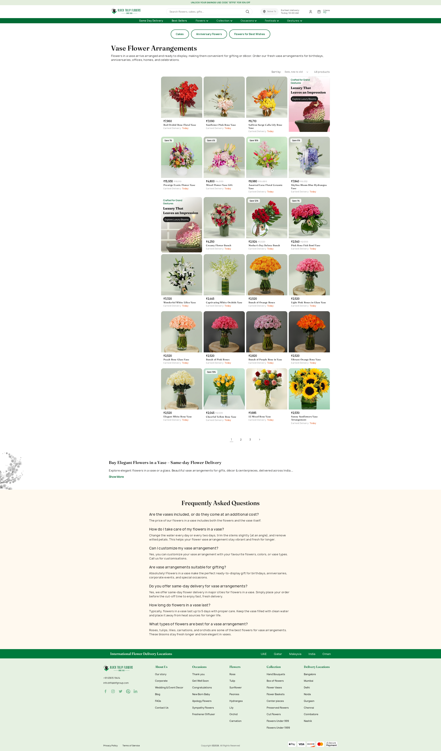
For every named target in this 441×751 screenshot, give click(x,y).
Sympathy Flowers (203, 708)
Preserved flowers (278, 708)
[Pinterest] (128, 691)
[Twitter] (121, 691)
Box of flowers (275, 681)
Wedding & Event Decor (169, 687)
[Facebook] (105, 691)
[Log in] (310, 12)
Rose (232, 674)
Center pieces (275, 701)
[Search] (248, 11)
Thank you (198, 674)
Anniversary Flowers (209, 34)
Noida (307, 694)
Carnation (235, 721)
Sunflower (235, 687)
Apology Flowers (202, 701)
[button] (269, 11)
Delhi (307, 687)
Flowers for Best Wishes (249, 34)
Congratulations (202, 687)
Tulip (232, 681)
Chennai (309, 708)
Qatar (278, 654)
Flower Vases (274, 687)
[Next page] (259, 439)
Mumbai (308, 681)
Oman (326, 654)
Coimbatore (311, 714)
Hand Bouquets (276, 674)
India (312, 654)
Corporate (161, 681)
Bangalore (310, 674)
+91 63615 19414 (111, 677)
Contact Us (161, 708)
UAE (264, 654)
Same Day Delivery (151, 20)
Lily (231, 708)
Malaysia (295, 654)
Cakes (180, 34)
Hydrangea (236, 701)
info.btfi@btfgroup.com (116, 682)
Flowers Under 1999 (278, 728)
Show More (116, 477)
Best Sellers (179, 20)
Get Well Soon (200, 681)
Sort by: (276, 71)
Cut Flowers (274, 714)
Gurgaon (309, 701)
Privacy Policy (110, 745)
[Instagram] (113, 691)
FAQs (158, 701)
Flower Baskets (276, 694)
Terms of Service (131, 745)
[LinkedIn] (136, 691)
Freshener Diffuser (203, 714)
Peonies (234, 694)
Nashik (308, 721)
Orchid (233, 714)
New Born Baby (201, 694)
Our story (160, 674)
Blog (157, 694)
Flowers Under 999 (278, 721)
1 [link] (231, 439)
